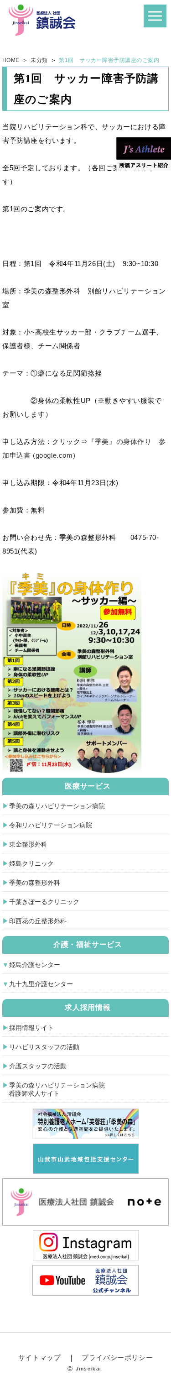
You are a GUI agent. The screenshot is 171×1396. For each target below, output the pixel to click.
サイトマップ (39, 1357)
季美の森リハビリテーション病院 (57, 806)
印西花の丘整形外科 (38, 921)
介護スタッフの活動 (38, 1066)
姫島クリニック (31, 863)
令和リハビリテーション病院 (50, 825)
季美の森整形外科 (34, 882)
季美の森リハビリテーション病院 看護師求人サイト (53, 1089)
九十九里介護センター (41, 984)
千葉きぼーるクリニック (44, 901)
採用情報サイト (31, 1027)
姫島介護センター (34, 964)
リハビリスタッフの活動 (44, 1047)
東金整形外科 (28, 844)
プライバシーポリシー (117, 1357)
